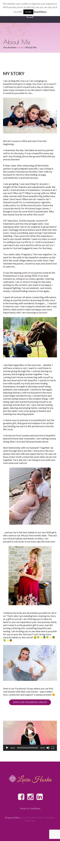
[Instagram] (30, 797)
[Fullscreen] (52, 747)
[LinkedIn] (40, 797)
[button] (30, 732)
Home (20, 47)
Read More (40, 11)
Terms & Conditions (30, 808)
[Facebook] (21, 797)
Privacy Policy (12, 817)
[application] (30, 736)
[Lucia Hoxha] (30, 779)
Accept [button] (28, 12)
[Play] (7, 747)
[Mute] (48, 747)
